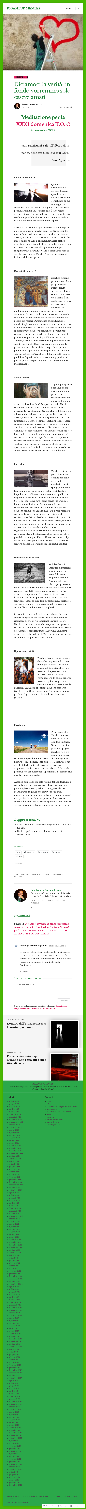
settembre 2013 (15, 1469)
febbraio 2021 (15, 1271)
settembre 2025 (15, 1127)
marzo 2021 (14, 1268)
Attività (13, 1499)
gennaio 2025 (15, 1148)
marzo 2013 (14, 1480)
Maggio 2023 (14, 1201)
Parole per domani (55, 1120)
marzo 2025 (14, 1143)
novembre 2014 (16, 1451)
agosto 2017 (13, 1381)
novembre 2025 (16, 1122)
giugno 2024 (14, 1167)
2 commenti (66, 107)
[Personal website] (31, 907)
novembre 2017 (15, 1373)
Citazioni (55, 1496)
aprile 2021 (13, 1266)
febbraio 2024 (15, 1177)
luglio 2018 (13, 1352)
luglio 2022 (14, 1227)
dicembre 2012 (15, 1485)
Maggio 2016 (14, 1420)
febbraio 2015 (15, 1446)
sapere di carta (53, 1122)
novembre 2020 (16, 1279)
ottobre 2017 (14, 1375)
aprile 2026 (14, 1109)
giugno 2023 (14, 1198)
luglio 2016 (13, 1415)
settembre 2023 (16, 1190)
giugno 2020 (14, 1292)
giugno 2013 (14, 1475)
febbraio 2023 (15, 1208)
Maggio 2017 (14, 1389)
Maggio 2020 (14, 1294)
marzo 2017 (14, 1394)
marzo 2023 (14, 1206)
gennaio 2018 (14, 1368)
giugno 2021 (14, 1261)
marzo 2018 (14, 1362)
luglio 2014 (13, 1454)
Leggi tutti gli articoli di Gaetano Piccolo (49, 902)
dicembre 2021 (15, 1245)
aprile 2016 (13, 1422)
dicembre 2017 (15, 1370)
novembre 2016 (16, 1404)
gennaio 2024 (15, 1180)
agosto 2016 (14, 1412)
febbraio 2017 (15, 1396)
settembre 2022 (16, 1221)
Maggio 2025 (14, 1138)
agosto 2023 (14, 1193)
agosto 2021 (14, 1255)
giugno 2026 (14, 1104)
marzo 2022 (14, 1237)
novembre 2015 (15, 1436)
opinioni (50, 1117)
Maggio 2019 (14, 1326)
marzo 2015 (14, 1443)
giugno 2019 (14, 1323)
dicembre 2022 (15, 1214)
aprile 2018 (13, 1360)
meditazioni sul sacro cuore (59, 1112)
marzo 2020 (14, 1300)
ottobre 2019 (14, 1313)
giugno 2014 (14, 1456)
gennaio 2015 (14, 1449)
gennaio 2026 (15, 1117)
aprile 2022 (14, 1234)
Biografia (19, 1496)
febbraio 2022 (15, 1240)
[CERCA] (77, 8)
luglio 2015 (13, 1441)
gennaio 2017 (14, 1399)
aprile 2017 (13, 1391)
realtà (48, 874)
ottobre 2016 (14, 1407)
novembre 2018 (16, 1342)
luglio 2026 (14, 1101)
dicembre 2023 (15, 1182)
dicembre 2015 (15, 1433)
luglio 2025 (14, 1133)
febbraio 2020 (15, 1302)
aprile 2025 (14, 1141)
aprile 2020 (14, 1297)
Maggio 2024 (14, 1169)
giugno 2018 (14, 1355)
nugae (49, 1114)
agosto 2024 (14, 1161)
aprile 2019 (13, 1328)
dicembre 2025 (15, 1120)
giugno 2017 (14, 1386)
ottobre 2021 (14, 1250)
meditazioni (21, 77)
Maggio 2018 (14, 1357)
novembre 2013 (16, 1464)
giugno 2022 (14, 1229)
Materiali (32, 1496)
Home (9, 1496)
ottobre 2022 (14, 1219)
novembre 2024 (16, 1154)
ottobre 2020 (14, 1281)
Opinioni (43, 1496)
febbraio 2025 (15, 1146)
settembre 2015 (15, 1438)
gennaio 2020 (15, 1305)
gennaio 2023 (15, 1211)
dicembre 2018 (15, 1339)
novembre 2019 (16, 1310)
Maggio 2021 (14, 1263)
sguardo (58, 874)
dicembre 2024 (15, 1151)
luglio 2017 (13, 1383)
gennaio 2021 (14, 1274)
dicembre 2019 (15, 1308)
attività (49, 1101)
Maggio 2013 (14, 1477)
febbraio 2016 (15, 1428)
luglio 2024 (14, 1164)
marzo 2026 (14, 1112)
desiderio (25, 874)
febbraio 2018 (15, 1365)
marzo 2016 (14, 1425)
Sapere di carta (69, 1496)
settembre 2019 (15, 1315)
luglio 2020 (14, 1289)
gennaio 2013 (14, 1483)
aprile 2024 (14, 1172)
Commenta (64, 1001)
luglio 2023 (14, 1195)
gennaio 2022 (15, 1242)
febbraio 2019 (15, 1334)
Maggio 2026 (14, 1107)
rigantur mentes (23, 8)
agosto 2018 (14, 1349)
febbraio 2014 (15, 1459)
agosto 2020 (14, 1287)
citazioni (50, 1104)
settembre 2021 (15, 1253)
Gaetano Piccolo (33, 104)
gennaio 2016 (14, 1430)
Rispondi (24, 972)
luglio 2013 (13, 1472)
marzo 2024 (14, 1174)
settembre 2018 (15, 1347)
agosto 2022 (14, 1224)
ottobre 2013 (14, 1467)
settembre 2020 (16, 1284)
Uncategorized (53, 1125)
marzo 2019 (14, 1331)
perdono (37, 874)
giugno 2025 (14, 1135)
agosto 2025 (14, 1130)
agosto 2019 (14, 1318)
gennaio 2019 (14, 1336)
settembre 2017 (15, 1378)
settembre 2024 (16, 1159)
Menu (71, 8)
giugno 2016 (14, 1417)
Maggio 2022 (14, 1232)
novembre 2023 (16, 1185)
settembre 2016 (15, 1409)
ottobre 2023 (14, 1187)
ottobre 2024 (14, 1156)
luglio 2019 (13, 1321)
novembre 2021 (16, 1247)
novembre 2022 (16, 1216)
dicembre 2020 (16, 1276)
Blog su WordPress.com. (18, 1503)
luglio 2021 (13, 1258)
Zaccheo (19, 877)
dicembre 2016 (15, 1402)
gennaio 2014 (14, 1462)
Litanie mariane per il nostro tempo (62, 1107)
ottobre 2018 (14, 1344)
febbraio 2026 (15, 1114)
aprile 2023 (14, 1203)
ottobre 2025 (14, 1125)
